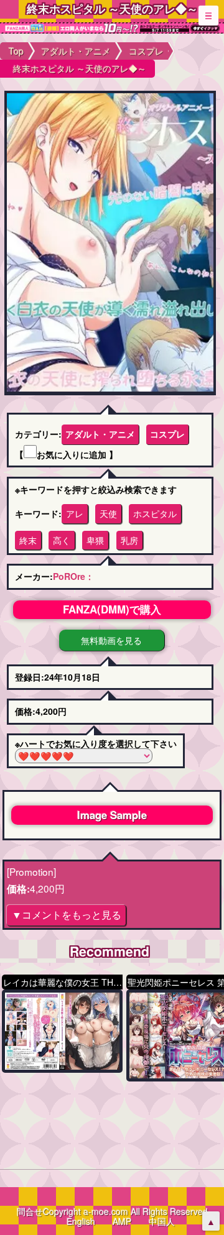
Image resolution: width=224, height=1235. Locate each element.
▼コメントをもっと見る (66, 914)
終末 (28, 540)
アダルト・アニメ (100, 434)
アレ (74, 513)
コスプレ (167, 434)
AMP (122, 1221)
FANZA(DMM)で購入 (112, 609)
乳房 (129, 540)
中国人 (162, 1221)
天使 (108, 513)
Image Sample (112, 814)
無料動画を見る (111, 640)
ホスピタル (155, 513)
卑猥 (95, 540)
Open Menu (208, 15)
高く (61, 540)
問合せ (30, 1211)
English (81, 1221)
